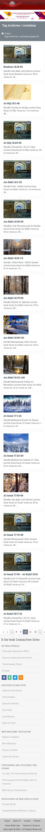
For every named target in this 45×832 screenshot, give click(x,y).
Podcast (37, 821)
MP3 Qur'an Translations (14, 790)
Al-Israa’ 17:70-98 (13, 534)
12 (35, 631)
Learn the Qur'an (10, 756)
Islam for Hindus (10, 703)
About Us (17, 821)
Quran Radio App (12, 825)
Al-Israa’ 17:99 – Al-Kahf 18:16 (21, 574)
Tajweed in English (31, 825)
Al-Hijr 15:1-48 (12, 103)
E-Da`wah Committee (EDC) (15, 651)
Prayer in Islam (10, 750)
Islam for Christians (12, 690)
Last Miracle (8, 716)
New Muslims (9, 743)
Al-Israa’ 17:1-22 (13, 415)
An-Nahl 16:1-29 (13, 182)
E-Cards (6, 670)
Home (7, 821)
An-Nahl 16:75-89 (13, 297)
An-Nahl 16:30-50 (13, 221)
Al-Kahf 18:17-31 (13, 613)
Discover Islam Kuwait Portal (17, 657)
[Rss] (20, 677)
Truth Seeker (8, 697)
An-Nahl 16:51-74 (13, 258)
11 (30, 631)
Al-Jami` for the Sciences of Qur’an (19, 773)
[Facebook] (4, 677)
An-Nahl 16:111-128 (14, 377)
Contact (27, 821)
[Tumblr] (10, 677)
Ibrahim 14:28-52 (13, 66)
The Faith (7, 710)
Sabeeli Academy (10, 737)
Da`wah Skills (9, 804)
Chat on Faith (9, 723)
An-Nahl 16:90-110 (14, 337)
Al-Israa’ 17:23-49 (13, 455)
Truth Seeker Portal (12, 664)
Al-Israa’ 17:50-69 (13, 495)
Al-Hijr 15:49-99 (12, 142)
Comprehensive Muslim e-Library (19, 810)
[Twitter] (15, 677)
